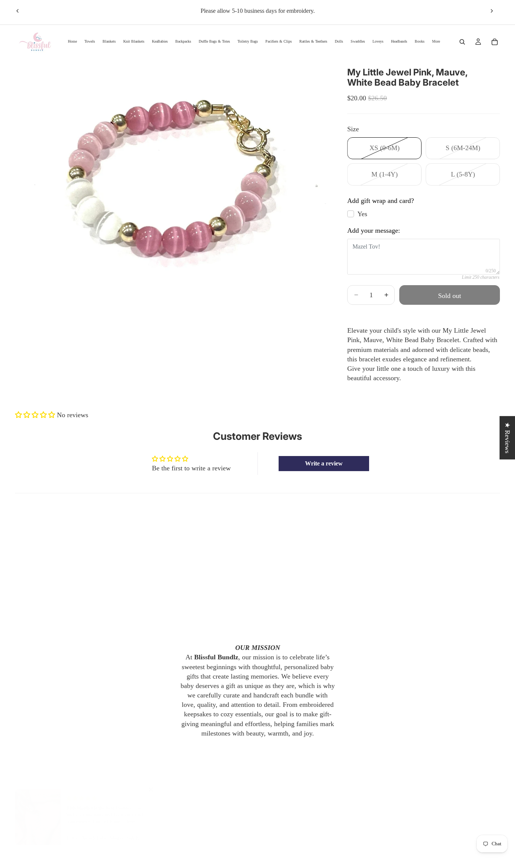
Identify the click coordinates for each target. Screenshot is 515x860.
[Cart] (494, 42)
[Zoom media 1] (172, 179)
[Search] (462, 42)
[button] (36, 415)
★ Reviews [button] (507, 437)
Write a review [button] (324, 463)
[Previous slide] (17, 11)
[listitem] (436, 41)
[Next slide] (491, 11)
